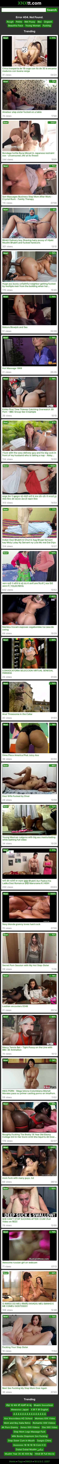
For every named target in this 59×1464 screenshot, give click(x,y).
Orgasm (48, 21)
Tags (20, 1461)
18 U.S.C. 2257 (42, 1461)
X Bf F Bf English (39, 1409)
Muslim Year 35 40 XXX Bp (19, 1453)
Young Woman (32, 25)
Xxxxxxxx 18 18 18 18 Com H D (29, 1445)
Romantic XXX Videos (44, 1422)
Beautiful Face (15, 25)
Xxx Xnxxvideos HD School (18, 1418)
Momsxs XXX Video (45, 1418)
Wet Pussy (29, 21)
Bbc (40, 21)
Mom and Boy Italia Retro (17, 1422)
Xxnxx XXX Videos (29, 1427)
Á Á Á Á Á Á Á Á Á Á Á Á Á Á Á (29, 1414)
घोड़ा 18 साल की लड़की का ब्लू (18, 1405)
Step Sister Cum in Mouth (21, 1440)
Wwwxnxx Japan (20, 1409)
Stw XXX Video (49, 1427)
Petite (19, 21)
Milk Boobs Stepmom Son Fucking (29, 1436)
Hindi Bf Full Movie (44, 1453)
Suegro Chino (44, 1440)
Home (12, 1461)
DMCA (28, 1461)
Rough (10, 21)
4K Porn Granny (10, 1427)
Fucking (47, 25)
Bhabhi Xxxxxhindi (43, 1405)
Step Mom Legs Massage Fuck (29, 1431)
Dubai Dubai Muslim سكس (29, 1449)
